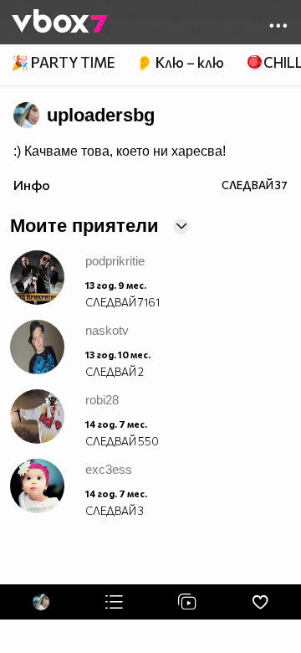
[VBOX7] (60, 22)
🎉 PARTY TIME (63, 62)
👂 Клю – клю (179, 62)
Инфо (31, 185)
